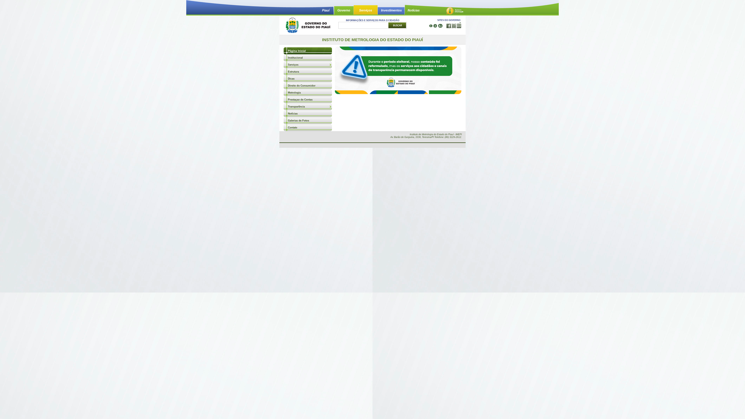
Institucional (295, 57)
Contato (292, 127)
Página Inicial (297, 50)
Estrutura (293, 71)
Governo (343, 10)
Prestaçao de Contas (300, 99)
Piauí (325, 10)
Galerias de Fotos (298, 120)
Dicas (291, 78)
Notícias (414, 10)
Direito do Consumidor (301, 85)
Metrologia (294, 92)
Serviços (365, 10)
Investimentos (391, 10)
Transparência (296, 106)
